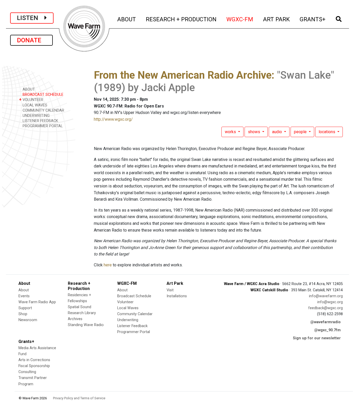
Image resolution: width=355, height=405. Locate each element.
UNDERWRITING (36, 115)
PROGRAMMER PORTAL (42, 126)
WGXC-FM (240, 19)
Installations (177, 296)
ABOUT (127, 19)
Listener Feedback (132, 326)
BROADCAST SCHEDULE (42, 94)
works (231, 131)
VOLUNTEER (31, 99)
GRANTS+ (312, 19)
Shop (22, 314)
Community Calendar (135, 314)
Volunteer (125, 302)
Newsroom (27, 320)
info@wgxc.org (330, 302)
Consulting (27, 372)
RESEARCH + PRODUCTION (181, 19)
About (23, 290)
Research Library (82, 313)
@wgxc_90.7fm (327, 330)
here (108, 264)
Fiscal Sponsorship (34, 366)
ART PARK (276, 19)
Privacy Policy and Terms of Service (79, 398)
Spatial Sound (79, 307)
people (301, 131)
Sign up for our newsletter (317, 338)
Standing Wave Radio (86, 325)
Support (25, 308)
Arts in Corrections (34, 360)
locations (327, 131)
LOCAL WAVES (34, 105)
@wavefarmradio (325, 322)
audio (277, 131)
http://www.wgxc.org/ (113, 119)
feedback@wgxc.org (325, 308)
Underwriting (127, 320)
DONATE (31, 40)
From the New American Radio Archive (183, 75)
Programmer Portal (133, 332)
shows (254, 131)
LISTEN (30, 18)
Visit (170, 290)
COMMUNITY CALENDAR (43, 110)
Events (24, 296)
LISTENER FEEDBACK (40, 121)
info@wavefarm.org (326, 296)
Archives (75, 319)
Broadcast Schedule (134, 296)
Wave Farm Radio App (37, 302)
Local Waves (128, 308)
